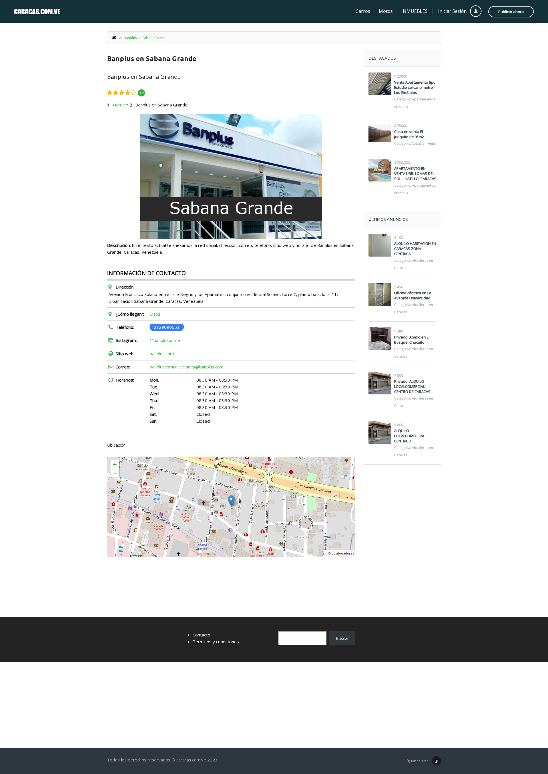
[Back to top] (529, 738)
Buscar (342, 638)
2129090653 (167, 327)
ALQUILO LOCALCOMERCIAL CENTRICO (409, 436)
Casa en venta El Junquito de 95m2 (409, 134)
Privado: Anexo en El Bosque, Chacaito (412, 339)
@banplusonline (165, 340)
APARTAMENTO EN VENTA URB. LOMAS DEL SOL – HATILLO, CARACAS (415, 173)
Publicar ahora (511, 11)
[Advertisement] (274, 705)
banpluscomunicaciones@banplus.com (186, 367)
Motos (386, 11)
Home (119, 105)
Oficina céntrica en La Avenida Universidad (412, 295)
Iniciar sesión (453, 11)
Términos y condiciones (216, 641)
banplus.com (162, 353)
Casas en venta (424, 143)
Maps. (155, 314)
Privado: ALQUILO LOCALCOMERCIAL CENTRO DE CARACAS (412, 386)
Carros (363, 11)
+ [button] (115, 464)
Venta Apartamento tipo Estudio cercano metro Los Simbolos (415, 87)
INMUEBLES (414, 11)
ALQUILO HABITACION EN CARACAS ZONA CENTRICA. (415, 248)
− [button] (115, 473)
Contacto (201, 635)
